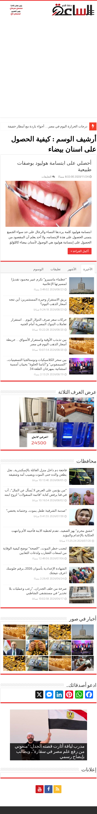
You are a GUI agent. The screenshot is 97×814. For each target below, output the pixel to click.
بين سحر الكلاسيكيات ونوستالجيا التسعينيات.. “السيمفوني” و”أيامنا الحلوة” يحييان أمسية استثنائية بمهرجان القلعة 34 (37, 364)
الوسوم (38, 269)
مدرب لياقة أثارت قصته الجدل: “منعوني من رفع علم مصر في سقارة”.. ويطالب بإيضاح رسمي (50, 751)
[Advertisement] (48, 69)
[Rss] (57, 789)
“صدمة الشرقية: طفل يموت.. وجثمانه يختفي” (36, 510)
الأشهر (72, 269)
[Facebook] (48, 789)
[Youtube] (40, 789)
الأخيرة (88, 269)
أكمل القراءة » (80, 251)
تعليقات (55, 269)
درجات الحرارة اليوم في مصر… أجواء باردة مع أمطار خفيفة (47, 126)
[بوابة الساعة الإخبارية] (48, 9)
